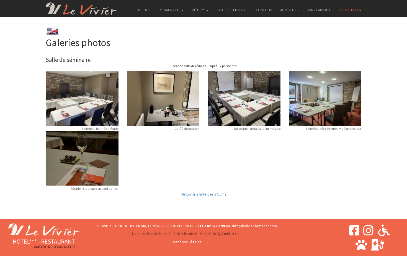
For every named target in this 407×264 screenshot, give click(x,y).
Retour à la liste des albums (203, 194)
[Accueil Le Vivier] (81, 7)
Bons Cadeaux (318, 10)
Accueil (143, 10)
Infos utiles (349, 10)
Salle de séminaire (232, 10)
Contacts (264, 10)
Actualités (289, 10)
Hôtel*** (199, 10)
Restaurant (169, 10)
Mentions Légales (187, 241)
